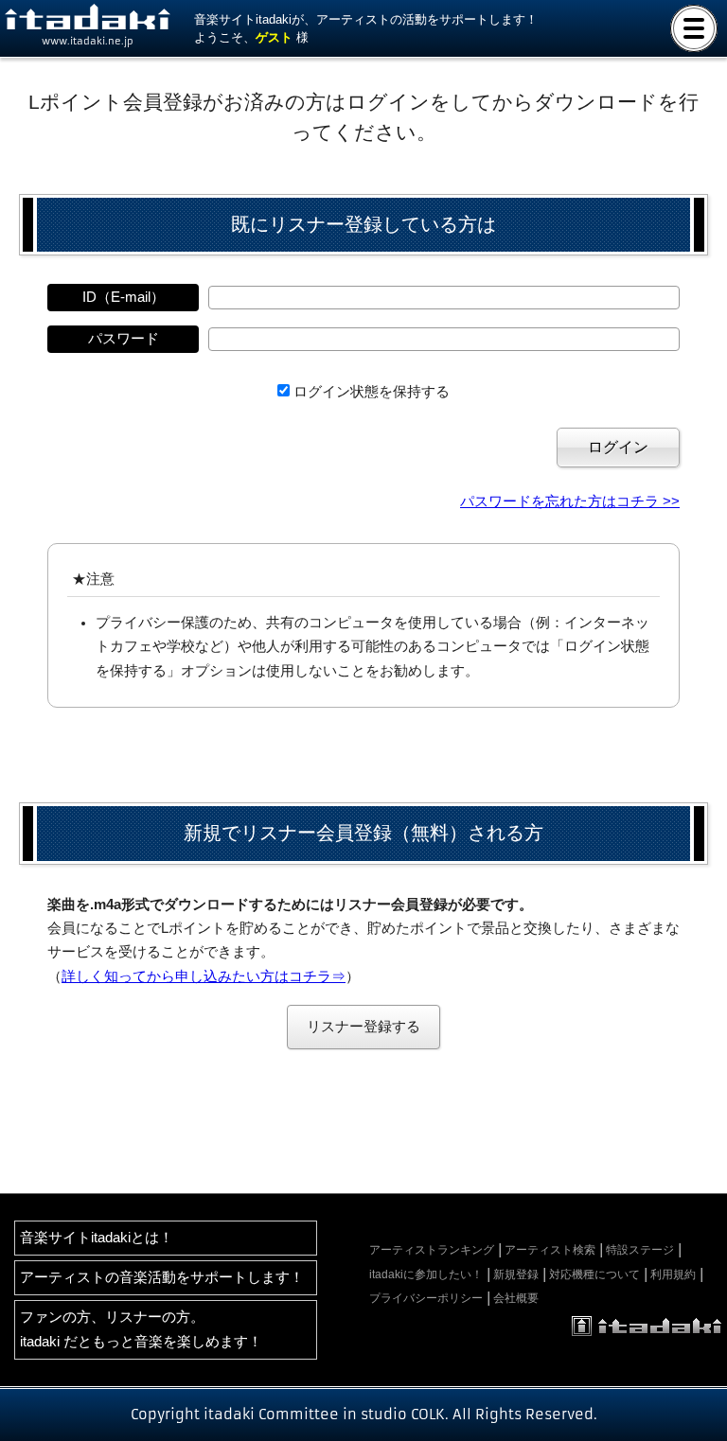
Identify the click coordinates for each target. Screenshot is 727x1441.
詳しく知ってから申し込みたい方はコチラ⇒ (204, 976)
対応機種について (594, 1274)
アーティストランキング (431, 1249)
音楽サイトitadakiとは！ (96, 1237)
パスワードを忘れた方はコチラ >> (570, 501)
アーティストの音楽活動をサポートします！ (162, 1277)
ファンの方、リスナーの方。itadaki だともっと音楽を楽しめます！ (141, 1328)
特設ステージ (640, 1249)
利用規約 (673, 1274)
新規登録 (516, 1274)
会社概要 (516, 1298)
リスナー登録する (363, 1026)
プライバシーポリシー (426, 1298)
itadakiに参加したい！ (426, 1274)
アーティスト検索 (550, 1249)
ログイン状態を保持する (371, 391)
